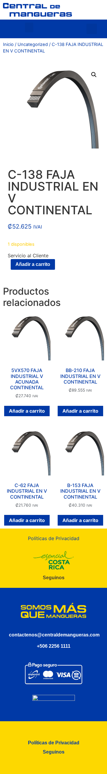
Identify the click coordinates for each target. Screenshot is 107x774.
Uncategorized (33, 44)
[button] (29, 27)
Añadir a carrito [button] (27, 411)
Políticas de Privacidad (53, 538)
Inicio (8, 44)
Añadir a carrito (32, 264)
